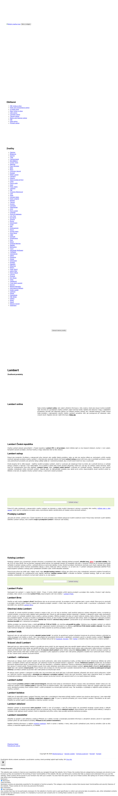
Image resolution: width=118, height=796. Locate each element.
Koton (12, 242)
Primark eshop (14, 123)
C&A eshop (13, 113)
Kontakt (98, 754)
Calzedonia (13, 254)
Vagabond (13, 281)
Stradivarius (14, 238)
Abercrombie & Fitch (16, 180)
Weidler (12, 245)
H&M (11, 235)
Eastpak (12, 236)
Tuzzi (11, 249)
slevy (91, 561)
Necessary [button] (4, 779)
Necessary (6, 781)
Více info (69, 759)
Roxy (11, 169)
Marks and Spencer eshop (18, 118)
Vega (11, 279)
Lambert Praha (68, 594)
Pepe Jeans (14, 187)
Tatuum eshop (14, 116)
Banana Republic (15, 286)
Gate (11, 185)
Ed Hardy (13, 218)
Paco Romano (14, 166)
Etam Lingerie (14, 199)
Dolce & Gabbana (15, 214)
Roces (12, 221)
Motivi (12, 267)
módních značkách (40, 723)
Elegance (13, 257)
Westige (12, 164)
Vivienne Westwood (16, 192)
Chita (11, 181)
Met (11, 226)
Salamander (14, 207)
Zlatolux (12, 152)
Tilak (11, 157)
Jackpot (12, 188)
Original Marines (15, 243)
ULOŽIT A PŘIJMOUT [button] (7, 794)
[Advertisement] (58, 64)
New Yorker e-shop (16, 111)
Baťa (11, 168)
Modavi (12, 200)
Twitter (75, 639)
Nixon (12, 230)
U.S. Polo (13, 216)
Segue (12, 259)
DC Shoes (13, 278)
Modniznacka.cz (57, 754)
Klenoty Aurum (15, 304)
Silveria (12, 219)
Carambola (13, 295)
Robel (12, 300)
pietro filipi (13, 271)
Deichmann (13, 223)
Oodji (11, 224)
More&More (14, 161)
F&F (11, 120)
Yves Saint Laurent (16, 283)
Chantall (12, 212)
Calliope (12, 292)
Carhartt (13, 176)
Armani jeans (14, 231)
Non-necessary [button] (6, 787)
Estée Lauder (14, 290)
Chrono (12, 274)
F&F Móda (13, 297)
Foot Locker (14, 211)
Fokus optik (14, 183)
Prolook (12, 276)
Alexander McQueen (16, 250)
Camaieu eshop (15, 114)
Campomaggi (14, 159)
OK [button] (65, 759)
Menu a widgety (26, 24)
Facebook (59, 639)
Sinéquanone (14, 228)
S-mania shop (14, 109)
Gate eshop (14, 121)
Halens (12, 298)
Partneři (92, 754)
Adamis (12, 178)
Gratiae (12, 262)
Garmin (12, 156)
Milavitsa (13, 266)
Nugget (12, 173)
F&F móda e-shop (16, 106)
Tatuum (12, 202)
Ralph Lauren (14, 175)
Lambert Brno (28, 605)
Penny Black (14, 273)
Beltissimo (13, 247)
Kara (11, 240)
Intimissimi (13, 261)
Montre (12, 285)
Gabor (12, 255)
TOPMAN (13, 252)
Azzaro (12, 204)
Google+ (66, 639)
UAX (11, 193)
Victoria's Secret (15, 171)
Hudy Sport (14, 269)
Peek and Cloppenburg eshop (19, 107)
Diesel (12, 293)
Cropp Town (14, 162)
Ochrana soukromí (82, 754)
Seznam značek (69, 754)
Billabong (13, 154)
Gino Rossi (13, 233)
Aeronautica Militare (16, 288)
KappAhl (12, 264)
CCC (11, 209)
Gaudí (12, 302)
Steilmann (13, 305)
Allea (11, 195)
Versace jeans (14, 197)
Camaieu (13, 205)
